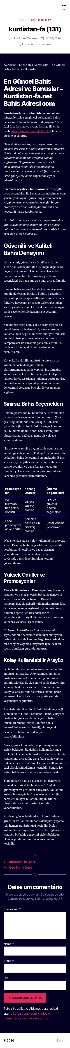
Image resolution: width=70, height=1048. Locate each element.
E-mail (9, 961)
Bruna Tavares (28, 38)
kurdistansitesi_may (35, 20)
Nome (9, 944)
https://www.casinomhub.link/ (30, 131)
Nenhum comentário (38, 44)
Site (6, 978)
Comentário (12, 909)
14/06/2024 (53, 38)
